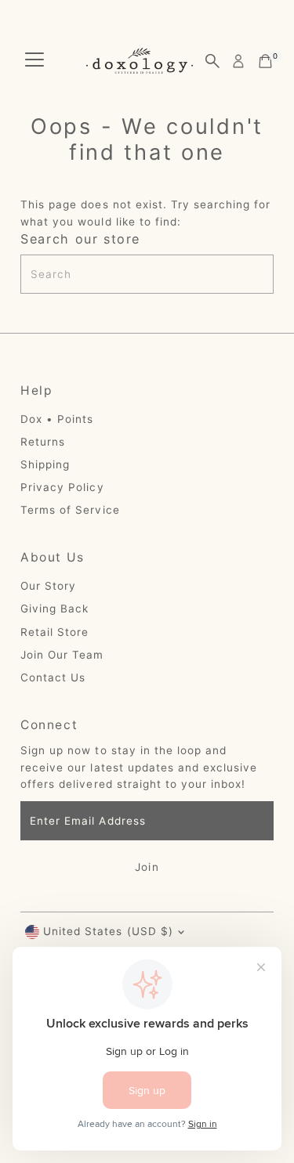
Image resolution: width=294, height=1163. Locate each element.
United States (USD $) (107, 931)
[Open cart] (265, 61)
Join (146, 867)
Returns (42, 441)
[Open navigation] (34, 61)
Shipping (45, 464)
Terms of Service (69, 510)
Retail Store (54, 632)
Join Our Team (61, 654)
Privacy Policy (61, 487)
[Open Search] (212, 61)
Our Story (48, 586)
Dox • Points (56, 419)
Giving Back (54, 608)
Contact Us (52, 677)
